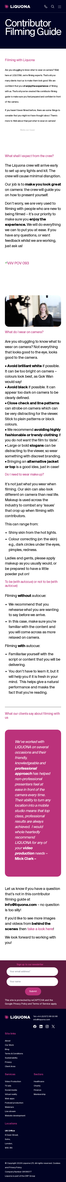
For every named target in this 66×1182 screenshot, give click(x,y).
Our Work (9, 1045)
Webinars (9, 1107)
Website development (15, 1116)
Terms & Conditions (14, 1054)
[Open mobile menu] (59, 7)
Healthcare (39, 1081)
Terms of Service (41, 1004)
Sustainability (11, 1058)
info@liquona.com (41, 1020)
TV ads (8, 1086)
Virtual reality (11, 1094)
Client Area (10, 1066)
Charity (37, 1086)
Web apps (9, 1099)
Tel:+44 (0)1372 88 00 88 (45, 1016)
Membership (40, 1094)
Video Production (13, 1081)
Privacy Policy (20, 1004)
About (7, 1041)
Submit (33, 991)
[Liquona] (17, 6)
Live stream (10, 1111)
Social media (11, 1090)
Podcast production (14, 1103)
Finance (37, 1090)
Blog (7, 1049)
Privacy (8, 1062)
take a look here (40, 929)
